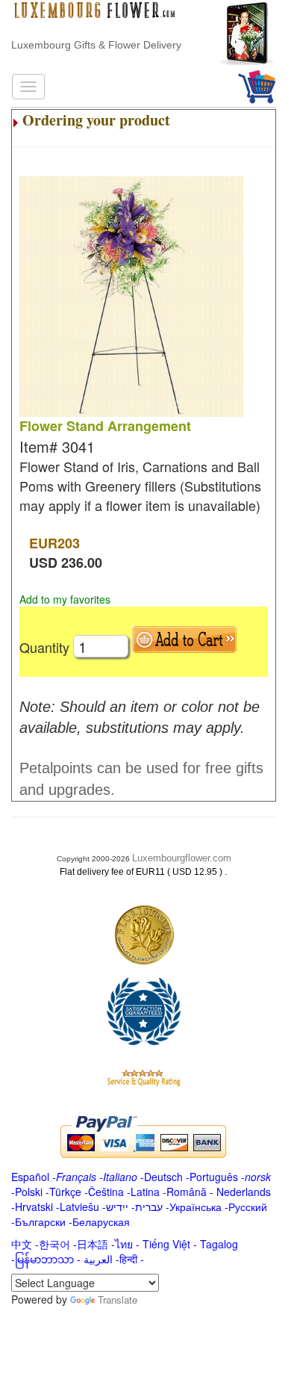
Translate (117, 1299)
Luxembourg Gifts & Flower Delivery (96, 45)
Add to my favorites (64, 599)
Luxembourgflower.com (181, 858)
